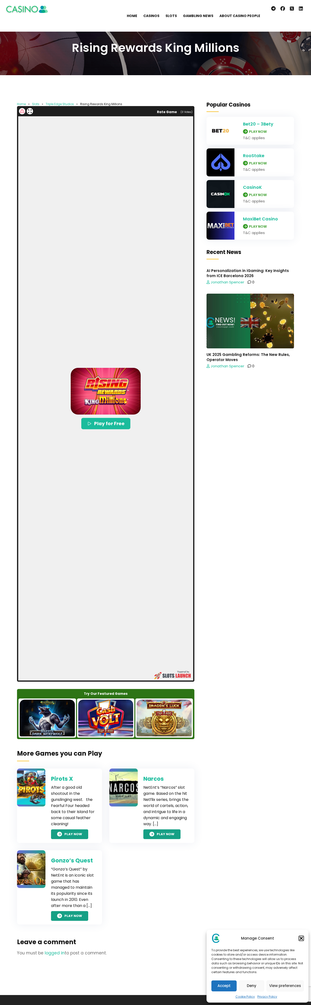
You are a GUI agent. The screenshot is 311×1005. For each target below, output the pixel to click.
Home (132, 15)
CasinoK (252, 187)
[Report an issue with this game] (22, 111)
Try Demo (47, 718)
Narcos (153, 779)
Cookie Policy (245, 997)
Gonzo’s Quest (72, 860)
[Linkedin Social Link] (301, 9)
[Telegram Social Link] (273, 9)
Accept (224, 985)
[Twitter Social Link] (291, 9)
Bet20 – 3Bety (258, 124)
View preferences (285, 985)
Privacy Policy (267, 997)
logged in (55, 953)
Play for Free (109, 423)
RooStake (253, 156)
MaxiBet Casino (260, 219)
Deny (251, 985)
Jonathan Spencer (227, 282)
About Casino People (239, 15)
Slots (171, 15)
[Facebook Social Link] (282, 9)
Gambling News (198, 15)
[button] (301, 938)
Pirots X (62, 779)
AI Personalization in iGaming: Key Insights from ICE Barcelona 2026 (248, 273)
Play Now (73, 834)
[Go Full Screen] (30, 111)
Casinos (151, 15)
